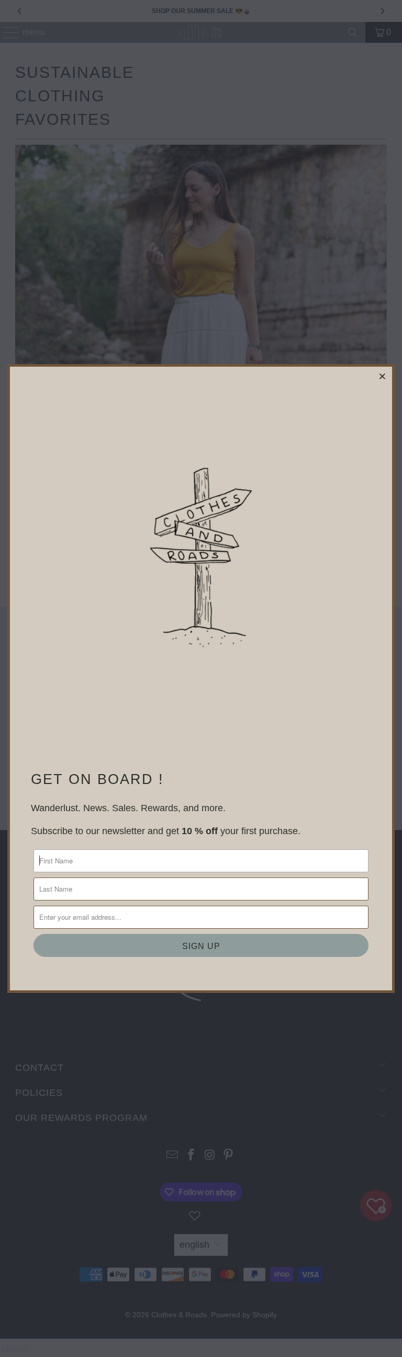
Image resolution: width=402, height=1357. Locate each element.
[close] (382, 376)
